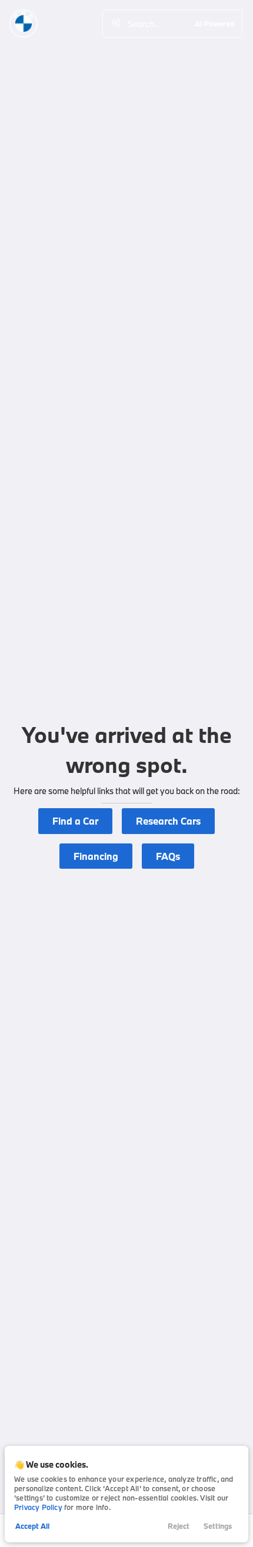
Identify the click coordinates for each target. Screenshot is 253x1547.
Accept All (32, 1526)
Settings (218, 1526)
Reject (178, 1526)
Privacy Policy (38, 1507)
